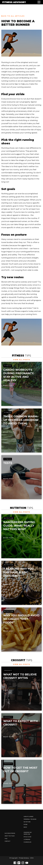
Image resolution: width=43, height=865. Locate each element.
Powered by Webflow (28, 833)
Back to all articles (13, 16)
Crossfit (8, 670)
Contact (7, 841)
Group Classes (28, 816)
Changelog (27, 842)
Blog (25, 827)
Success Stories (10, 833)
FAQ (6, 838)
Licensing (27, 839)
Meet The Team (10, 836)
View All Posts (21, 359)
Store (25, 824)
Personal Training (30, 819)
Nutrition (8, 518)
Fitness (7, 366)
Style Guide (27, 836)
